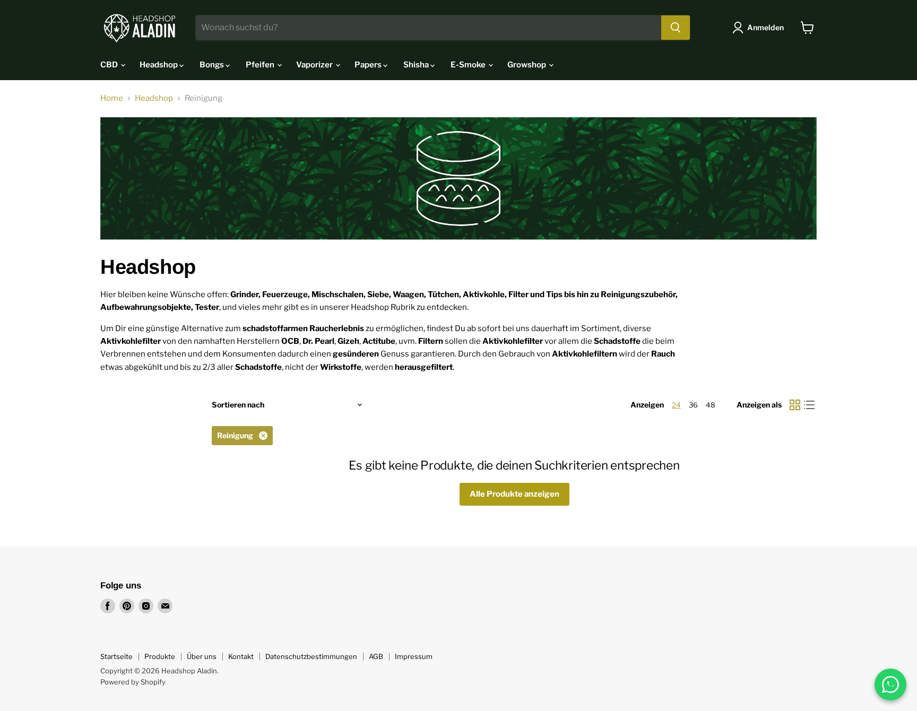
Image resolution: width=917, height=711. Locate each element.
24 (676, 405)
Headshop (159, 65)
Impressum (413, 656)
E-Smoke (469, 65)
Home (111, 98)
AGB (376, 656)
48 (710, 405)
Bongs (213, 65)
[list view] (809, 404)
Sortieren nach (238, 405)
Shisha (416, 65)
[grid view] (795, 404)
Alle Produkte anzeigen (514, 494)
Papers (368, 65)
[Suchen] (675, 27)
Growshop (527, 65)
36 (693, 405)
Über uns (202, 656)
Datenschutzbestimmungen (311, 656)
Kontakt (241, 656)
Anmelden (765, 27)
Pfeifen (261, 65)
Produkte (159, 656)
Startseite (116, 656)
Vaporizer (315, 65)
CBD (109, 65)
